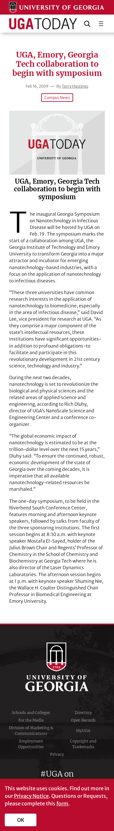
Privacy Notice (31, 796)
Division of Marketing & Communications (31, 730)
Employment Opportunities (31, 744)
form (62, 803)
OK (20, 820)
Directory (83, 712)
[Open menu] (101, 24)
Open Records (83, 720)
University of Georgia (57, 667)
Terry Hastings (75, 86)
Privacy (57, 754)
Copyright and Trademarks (83, 744)
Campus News (57, 97)
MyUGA (83, 730)
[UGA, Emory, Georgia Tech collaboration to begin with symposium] (57, 143)
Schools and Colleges (31, 712)
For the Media (31, 720)
